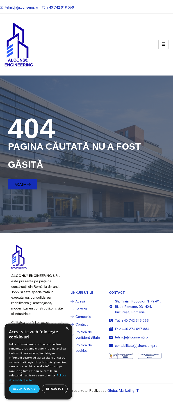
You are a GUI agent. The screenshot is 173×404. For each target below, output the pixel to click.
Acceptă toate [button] (24, 389)
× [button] (67, 328)
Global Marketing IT (123, 390)
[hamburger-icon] (163, 44)
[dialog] (38, 361)
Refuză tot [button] (54, 389)
